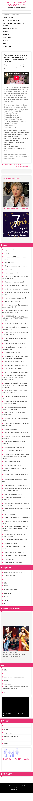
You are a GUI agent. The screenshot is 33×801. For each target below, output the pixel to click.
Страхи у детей (9, 250)
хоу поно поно (9, 262)
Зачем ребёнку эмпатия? (23, 166)
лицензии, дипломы (10, 589)
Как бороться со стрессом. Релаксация (17, 289)
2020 (5, 583)
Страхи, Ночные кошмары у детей (15, 298)
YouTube (7, 597)
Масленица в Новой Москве (13, 465)
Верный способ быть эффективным (16, 485)
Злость (7, 253)
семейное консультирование (13, 572)
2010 (5, 579)
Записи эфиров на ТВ (11, 15)
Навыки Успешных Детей (12, 461)
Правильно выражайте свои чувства (16, 432)
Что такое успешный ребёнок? (14, 447)
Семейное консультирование (13, 12)
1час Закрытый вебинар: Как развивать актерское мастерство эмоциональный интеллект (15, 456)
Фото (6, 40)
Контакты (6, 34)
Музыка (5, 31)
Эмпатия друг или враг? (12, 301)
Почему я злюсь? (10, 514)
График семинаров (10, 28)
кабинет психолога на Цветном (14, 677)
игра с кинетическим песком (13, 494)
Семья (6, 693)
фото (6, 743)
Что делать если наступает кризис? (16, 285)
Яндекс (6, 600)
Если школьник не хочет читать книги (16, 365)
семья (13, 158)
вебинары (11, 154)
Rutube (6, 604)
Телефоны (7, 46)
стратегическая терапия (11, 740)
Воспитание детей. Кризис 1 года (15, 552)
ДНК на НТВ (8, 269)
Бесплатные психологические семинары (14, 24)
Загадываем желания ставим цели (15, 555)
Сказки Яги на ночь (15, 759)
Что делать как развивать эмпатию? (16, 323)
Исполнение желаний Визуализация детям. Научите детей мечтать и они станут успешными (15, 385)
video (6, 726)
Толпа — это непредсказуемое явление (17, 517)
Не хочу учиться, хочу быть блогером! (16, 372)
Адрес (6, 43)
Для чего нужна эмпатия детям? (15, 343)
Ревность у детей (10, 559)
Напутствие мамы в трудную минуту (16, 266)
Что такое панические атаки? (14, 562)
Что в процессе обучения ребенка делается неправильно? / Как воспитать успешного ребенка (14, 377)
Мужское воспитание (11, 543)
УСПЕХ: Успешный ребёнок (13, 450)
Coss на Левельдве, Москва (13, 368)
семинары (7, 684)
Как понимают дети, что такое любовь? (17, 539)
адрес (6, 585)
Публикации (8, 18)
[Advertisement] (16, 620)
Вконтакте (7, 593)
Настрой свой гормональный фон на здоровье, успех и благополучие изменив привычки (15, 528)
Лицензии (7, 37)
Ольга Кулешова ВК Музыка (12, 178)
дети (16, 154)
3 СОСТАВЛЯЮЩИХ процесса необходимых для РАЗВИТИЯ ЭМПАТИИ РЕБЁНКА (15, 318)
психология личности (14, 156)
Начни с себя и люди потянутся (11, 164)
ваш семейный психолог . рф (16, 4)
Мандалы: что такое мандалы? (14, 282)
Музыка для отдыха (11, 429)
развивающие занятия (11, 736)
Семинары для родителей (11, 21)
